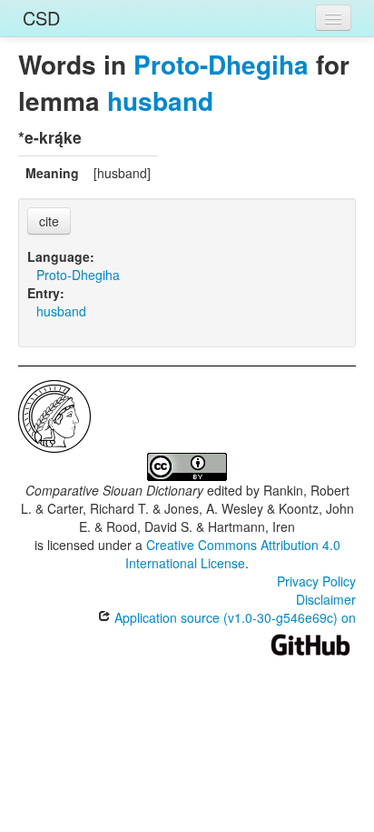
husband (160, 100)
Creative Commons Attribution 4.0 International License (232, 554)
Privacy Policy (316, 581)
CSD (41, 18)
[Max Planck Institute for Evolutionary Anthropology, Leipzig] (54, 415)
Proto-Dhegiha (221, 64)
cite (49, 221)
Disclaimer (326, 599)
